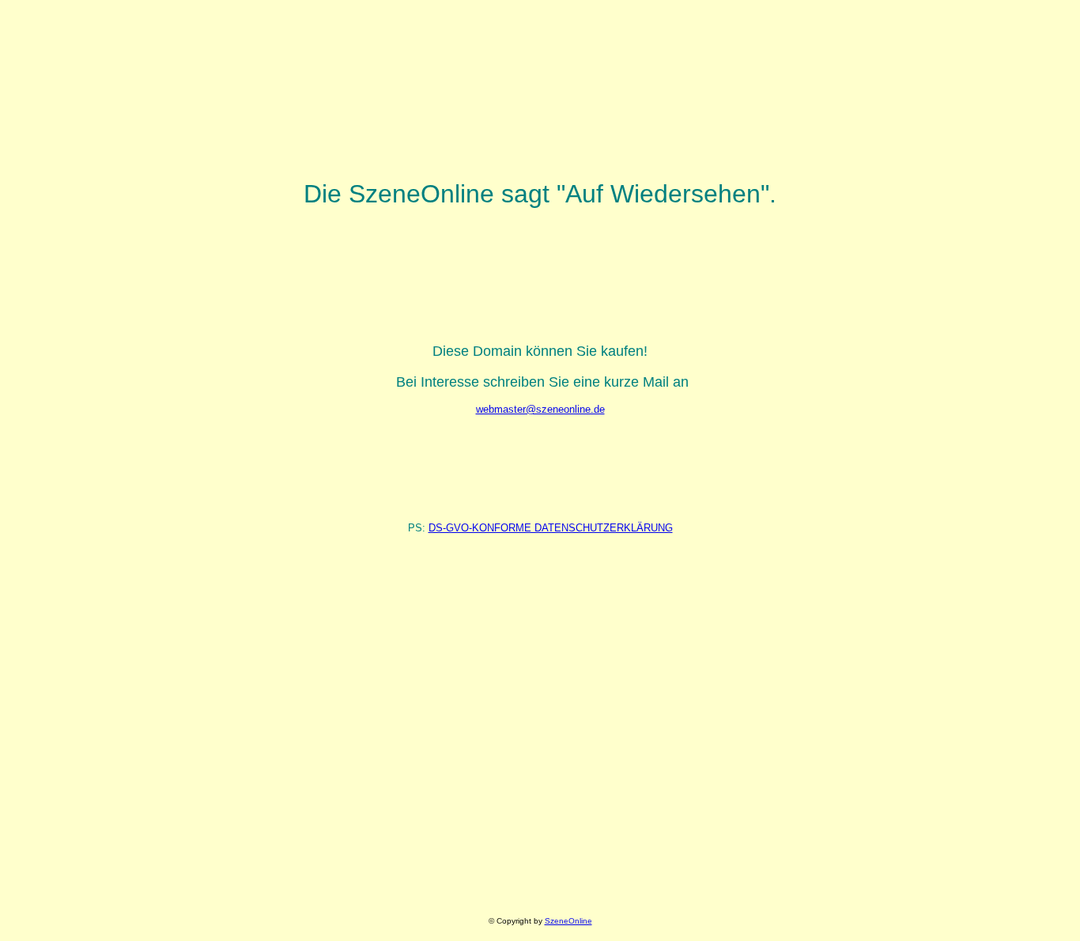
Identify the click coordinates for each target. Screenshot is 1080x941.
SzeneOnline (568, 920)
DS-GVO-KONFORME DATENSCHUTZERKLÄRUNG (551, 528)
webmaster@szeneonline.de (540, 409)
